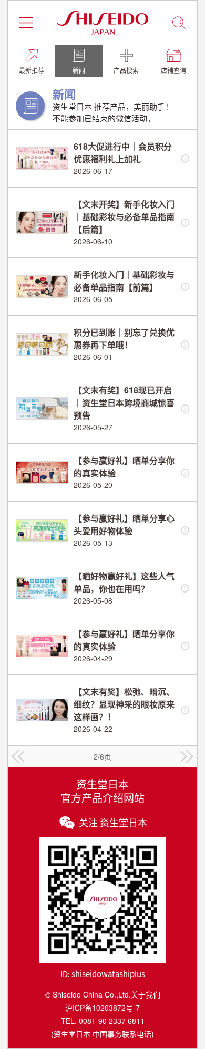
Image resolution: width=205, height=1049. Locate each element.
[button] (26, 23)
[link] (31, 61)
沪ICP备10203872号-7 (102, 1007)
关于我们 (145, 994)
